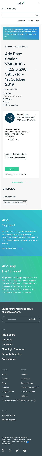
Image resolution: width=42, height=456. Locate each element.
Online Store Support (29, 387)
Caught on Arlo (8, 392)
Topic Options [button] (35, 70)
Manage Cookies (7, 443)
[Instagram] (10, 450)
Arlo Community (9, 9)
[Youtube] (24, 451)
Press (4, 383)
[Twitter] (17, 451)
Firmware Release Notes (16, 47)
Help (37, 20)
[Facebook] (3, 450)
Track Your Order (28, 392)
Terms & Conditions (19, 439)
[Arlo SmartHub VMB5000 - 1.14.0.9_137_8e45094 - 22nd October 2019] (26, 183)
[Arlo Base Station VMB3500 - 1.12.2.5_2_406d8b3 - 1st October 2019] (30, 183)
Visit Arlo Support (9, 249)
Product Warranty (28, 400)
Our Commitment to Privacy (13, 400)
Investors (5, 387)
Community (25, 379)
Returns (24, 396)
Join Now (21, 20)
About (4, 375)
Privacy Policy (6, 439)
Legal (29, 439)
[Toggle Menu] (39, 3)
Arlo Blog (5, 396)
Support (24, 375)
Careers (5, 379)
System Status (27, 383)
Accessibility (6, 441)
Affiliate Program (8, 420)
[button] (35, 115)
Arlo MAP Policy (8, 416)
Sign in (30, 20)
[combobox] (21, 14)
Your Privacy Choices (18, 441)
